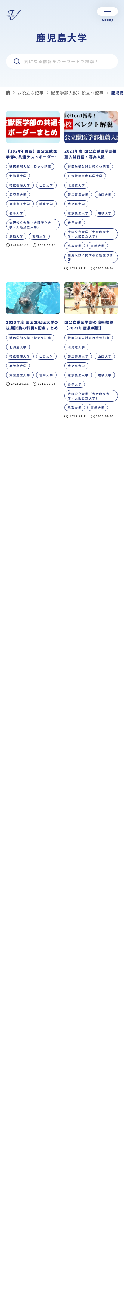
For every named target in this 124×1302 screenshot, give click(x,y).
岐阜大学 (46, 204)
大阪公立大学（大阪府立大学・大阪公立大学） (30, 224)
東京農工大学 (19, 204)
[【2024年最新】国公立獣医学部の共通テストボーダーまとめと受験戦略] (33, 193)
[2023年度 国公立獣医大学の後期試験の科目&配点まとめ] (33, 352)
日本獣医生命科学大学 (85, 176)
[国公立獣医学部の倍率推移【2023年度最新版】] (91, 352)
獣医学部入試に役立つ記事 (77, 93)
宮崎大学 (39, 236)
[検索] (17, 61)
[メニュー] (107, 11)
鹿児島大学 (18, 194)
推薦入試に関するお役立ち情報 (90, 257)
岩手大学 (16, 213)
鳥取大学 (16, 236)
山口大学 (46, 185)
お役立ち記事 (30, 93)
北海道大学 (18, 176)
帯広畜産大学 (19, 185)
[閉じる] (115, 1296)
